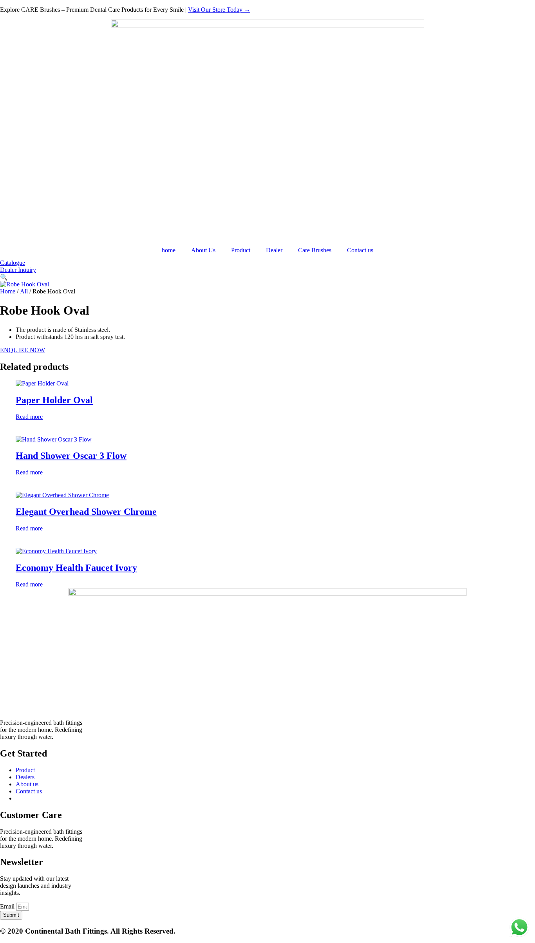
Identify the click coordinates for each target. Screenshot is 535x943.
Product (240, 250)
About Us (203, 250)
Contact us (360, 250)
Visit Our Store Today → (219, 9)
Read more (29, 416)
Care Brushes (314, 250)
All (24, 291)
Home (7, 291)
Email (8, 906)
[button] (4, 277)
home (168, 250)
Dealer (274, 250)
